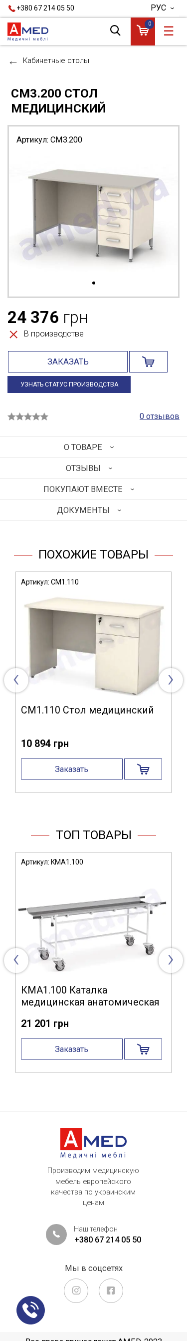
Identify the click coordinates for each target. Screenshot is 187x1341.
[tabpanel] (93, 215)
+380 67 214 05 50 (45, 8)
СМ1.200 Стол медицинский (104, 710)
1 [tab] (94, 283)
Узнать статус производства (69, 384)
